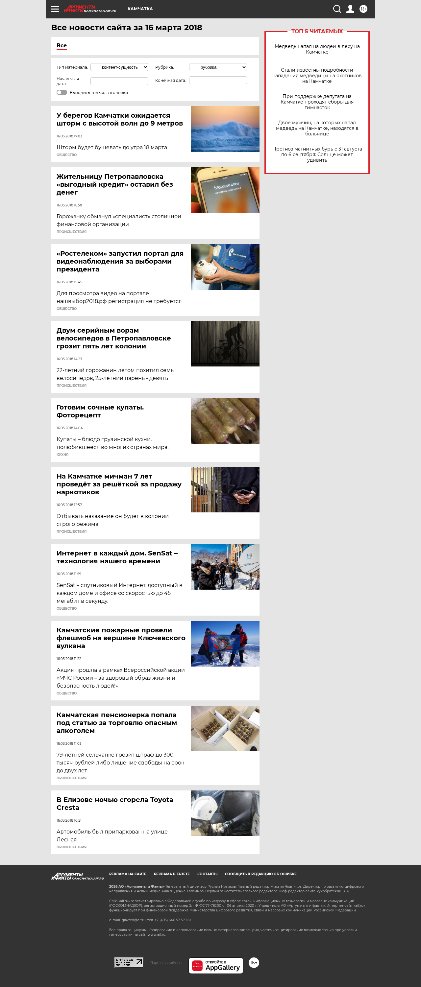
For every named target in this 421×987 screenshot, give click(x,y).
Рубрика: (164, 67)
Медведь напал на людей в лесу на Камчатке (317, 49)
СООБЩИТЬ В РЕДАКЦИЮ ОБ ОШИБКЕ (261, 874)
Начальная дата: (68, 81)
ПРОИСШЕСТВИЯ (72, 232)
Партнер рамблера (166, 963)
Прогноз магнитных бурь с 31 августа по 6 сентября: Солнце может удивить (317, 154)
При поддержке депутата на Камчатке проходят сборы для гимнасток (317, 102)
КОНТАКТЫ (207, 874)
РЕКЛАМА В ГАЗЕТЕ (172, 874)
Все (62, 45)
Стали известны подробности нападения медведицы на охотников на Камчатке (317, 75)
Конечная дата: (170, 80)
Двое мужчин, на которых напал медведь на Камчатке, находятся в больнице (317, 128)
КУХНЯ (62, 455)
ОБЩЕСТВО (67, 155)
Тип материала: (72, 67)
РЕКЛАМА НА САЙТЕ (127, 874)
